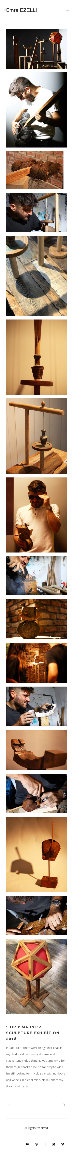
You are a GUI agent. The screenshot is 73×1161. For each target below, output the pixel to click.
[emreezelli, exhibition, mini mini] (36, 170)
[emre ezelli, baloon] (36, 976)
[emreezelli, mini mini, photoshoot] (36, 110)
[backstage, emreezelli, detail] (36, 575)
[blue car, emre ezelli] (36, 436)
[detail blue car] (36, 357)
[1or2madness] (36, 49)
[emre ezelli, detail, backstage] (36, 706)
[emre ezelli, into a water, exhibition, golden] (36, 750)
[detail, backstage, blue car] (36, 276)
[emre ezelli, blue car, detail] (36, 212)
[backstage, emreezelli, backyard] (36, 915)
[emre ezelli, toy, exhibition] (36, 854)
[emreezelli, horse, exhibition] (36, 619)
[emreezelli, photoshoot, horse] (36, 515)
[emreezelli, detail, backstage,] (36, 793)
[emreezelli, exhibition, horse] (36, 663)
